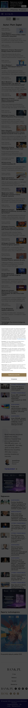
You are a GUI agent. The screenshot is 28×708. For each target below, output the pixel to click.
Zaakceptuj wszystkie (14, 375)
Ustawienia (14, 379)
